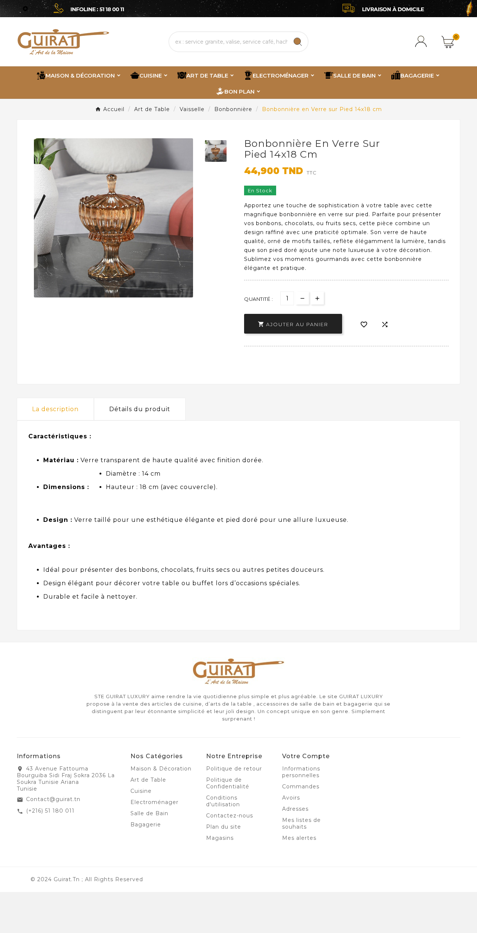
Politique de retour (234, 768)
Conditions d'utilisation (223, 801)
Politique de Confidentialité (227, 783)
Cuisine (141, 791)
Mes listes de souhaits (301, 823)
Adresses (295, 809)
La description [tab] (55, 409)
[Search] (298, 42)
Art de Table (148, 779)
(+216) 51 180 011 (50, 810)
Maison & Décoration (161, 768)
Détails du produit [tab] (139, 409)
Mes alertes (299, 838)
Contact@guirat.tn (53, 799)
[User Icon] (422, 41)
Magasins (220, 838)
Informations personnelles (301, 772)
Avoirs (291, 797)
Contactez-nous (229, 815)
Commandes (300, 786)
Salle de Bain (149, 813)
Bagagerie (145, 824)
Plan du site (223, 826)
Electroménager (154, 802)
